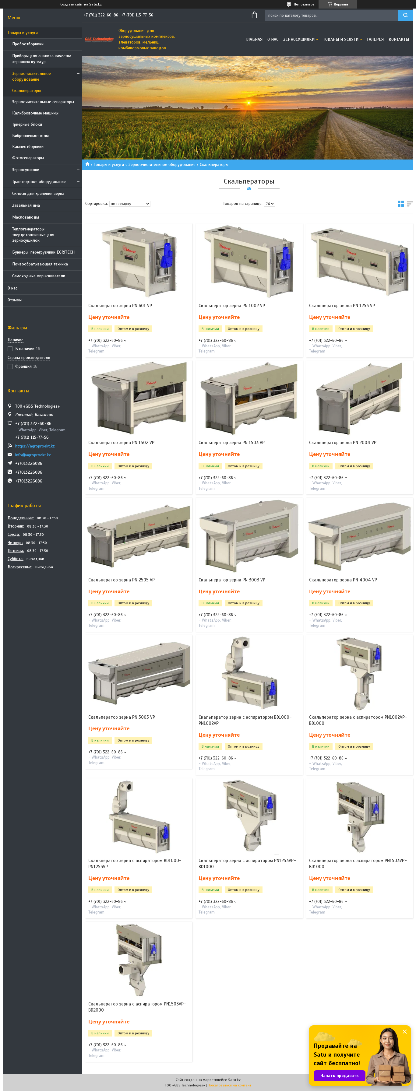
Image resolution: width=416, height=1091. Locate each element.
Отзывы (15, 300)
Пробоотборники (28, 44)
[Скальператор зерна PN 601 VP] (138, 261)
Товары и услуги (23, 32)
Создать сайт (71, 4)
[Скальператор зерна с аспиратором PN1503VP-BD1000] (359, 816)
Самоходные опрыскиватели (38, 276)
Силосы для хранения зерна (38, 193)
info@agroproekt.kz (33, 455)
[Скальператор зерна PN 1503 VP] (249, 398)
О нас (12, 288)
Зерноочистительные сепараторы (43, 101)
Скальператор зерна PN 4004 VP (343, 580)
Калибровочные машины (35, 113)
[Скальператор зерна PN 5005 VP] (138, 673)
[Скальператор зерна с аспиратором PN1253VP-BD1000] (249, 816)
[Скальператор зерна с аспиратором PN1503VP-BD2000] (138, 960)
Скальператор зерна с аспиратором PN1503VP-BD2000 (137, 1007)
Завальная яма (26, 205)
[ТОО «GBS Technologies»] (99, 39)
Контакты (399, 39)
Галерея (375, 39)
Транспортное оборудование (39, 181)
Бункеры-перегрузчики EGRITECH (43, 252)
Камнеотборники (28, 146)
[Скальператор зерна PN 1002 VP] (249, 261)
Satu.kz (234, 1080)
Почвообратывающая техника (40, 264)
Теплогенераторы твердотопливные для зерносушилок (33, 234)
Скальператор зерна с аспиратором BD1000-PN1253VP (135, 863)
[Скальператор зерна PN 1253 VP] (359, 261)
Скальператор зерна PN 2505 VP (121, 580)
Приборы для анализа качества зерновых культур (41, 58)
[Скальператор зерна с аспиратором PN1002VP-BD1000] (359, 673)
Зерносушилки (25, 169)
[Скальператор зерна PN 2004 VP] (359, 398)
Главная (254, 39)
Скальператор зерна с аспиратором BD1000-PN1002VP (245, 720)
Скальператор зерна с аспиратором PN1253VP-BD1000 (247, 863)
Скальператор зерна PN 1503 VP (232, 442)
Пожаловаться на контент (229, 1085)
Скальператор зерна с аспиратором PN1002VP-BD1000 (358, 720)
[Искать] (405, 15)
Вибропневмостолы (30, 135)
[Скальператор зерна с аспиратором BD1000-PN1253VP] (138, 816)
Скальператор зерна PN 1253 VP (342, 305)
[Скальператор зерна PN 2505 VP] (138, 536)
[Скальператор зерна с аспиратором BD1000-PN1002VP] (249, 673)
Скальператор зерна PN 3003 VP (232, 580)
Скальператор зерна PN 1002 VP (232, 305)
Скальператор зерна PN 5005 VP (121, 717)
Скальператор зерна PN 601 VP (120, 305)
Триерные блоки (27, 124)
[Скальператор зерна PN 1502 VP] (138, 398)
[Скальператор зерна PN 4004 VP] (359, 536)
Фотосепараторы (28, 157)
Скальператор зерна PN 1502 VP (121, 442)
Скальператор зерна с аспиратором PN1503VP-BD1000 (358, 863)
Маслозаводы (25, 217)
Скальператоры (26, 90)
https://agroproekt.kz (35, 446)
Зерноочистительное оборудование (31, 76)
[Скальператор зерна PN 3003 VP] (249, 536)
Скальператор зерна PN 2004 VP (342, 442)
